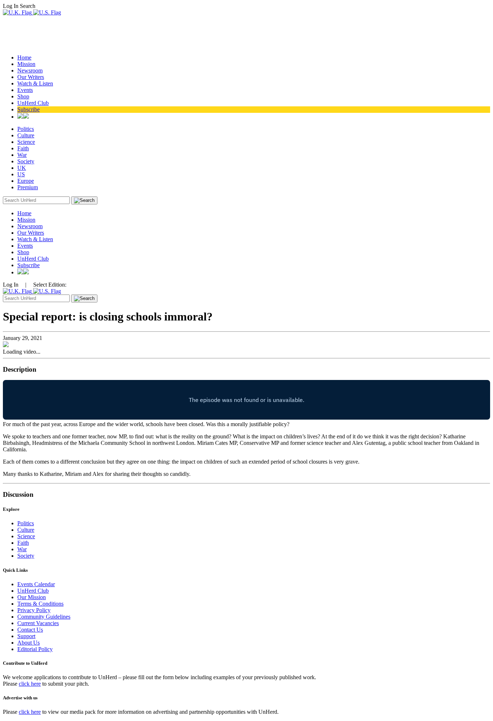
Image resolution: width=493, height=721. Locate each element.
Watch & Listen (35, 83)
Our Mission (31, 597)
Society (25, 161)
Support (26, 636)
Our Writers (30, 77)
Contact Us (30, 630)
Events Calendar (36, 584)
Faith (23, 148)
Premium (27, 187)
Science (26, 142)
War (22, 155)
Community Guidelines (43, 617)
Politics (25, 129)
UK (21, 168)
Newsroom (30, 70)
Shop (23, 96)
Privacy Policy (34, 610)
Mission (26, 64)
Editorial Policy (35, 649)
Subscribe (28, 109)
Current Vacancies (38, 623)
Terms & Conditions (40, 604)
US (21, 174)
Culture (25, 135)
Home (24, 57)
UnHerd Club (33, 103)
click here (30, 684)
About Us (28, 643)
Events (25, 90)
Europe (25, 181)
